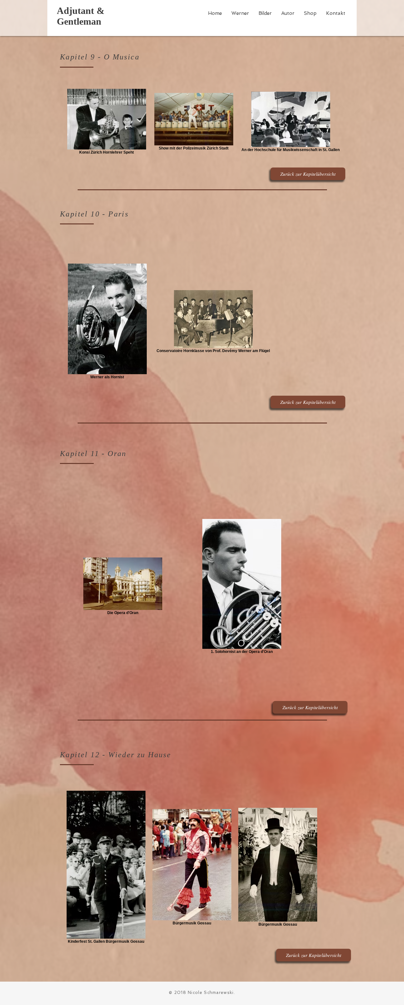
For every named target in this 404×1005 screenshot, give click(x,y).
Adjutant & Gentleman (80, 16)
